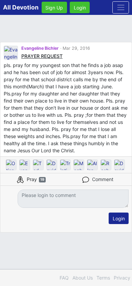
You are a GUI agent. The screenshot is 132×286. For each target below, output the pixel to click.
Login (80, 7)
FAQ (64, 278)
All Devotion (21, 7)
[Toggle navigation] (120, 7)
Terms (103, 278)
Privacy (122, 278)
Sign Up (54, 7)
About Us (82, 278)
